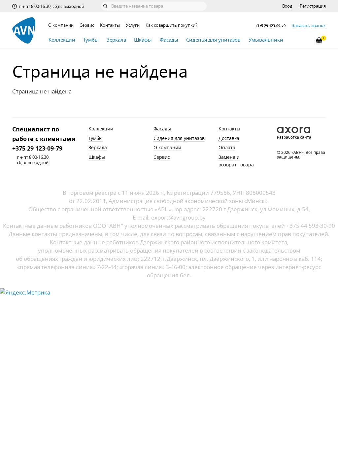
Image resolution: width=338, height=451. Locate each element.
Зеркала (116, 39)
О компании (61, 25)
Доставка (229, 138)
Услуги (133, 25)
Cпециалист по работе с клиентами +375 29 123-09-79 (44, 139)
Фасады (169, 39)
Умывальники (266, 39)
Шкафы (143, 39)
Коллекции (62, 39)
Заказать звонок (309, 25)
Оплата (227, 147)
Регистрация (313, 6)
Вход (287, 6)
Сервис (87, 25)
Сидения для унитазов (179, 138)
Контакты (110, 25)
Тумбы (91, 39)
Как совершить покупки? (171, 25)
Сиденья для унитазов (213, 39)
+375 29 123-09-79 (270, 25)
